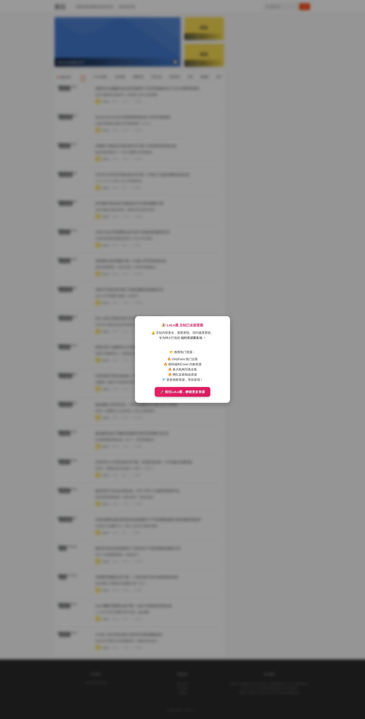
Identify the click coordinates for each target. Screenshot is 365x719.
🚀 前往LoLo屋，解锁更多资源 (182, 392)
